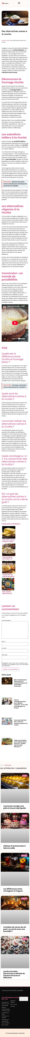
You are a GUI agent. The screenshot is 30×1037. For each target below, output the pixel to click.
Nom (4, 641)
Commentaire (6, 620)
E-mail (4, 648)
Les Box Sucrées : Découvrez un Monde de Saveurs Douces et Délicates (14, 974)
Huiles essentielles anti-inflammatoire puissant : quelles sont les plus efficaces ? (20, 744)
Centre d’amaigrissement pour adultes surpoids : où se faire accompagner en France (21, 704)
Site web (4, 654)
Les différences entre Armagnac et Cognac (13, 890)
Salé (8, 40)
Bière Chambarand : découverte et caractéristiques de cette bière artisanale (20, 683)
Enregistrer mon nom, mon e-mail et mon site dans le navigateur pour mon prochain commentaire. (15, 664)
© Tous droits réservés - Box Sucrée (15, 1033)
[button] (19, 3)
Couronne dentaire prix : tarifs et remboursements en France (21, 722)
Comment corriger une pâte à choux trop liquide (14, 807)
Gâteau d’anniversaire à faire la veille (14, 847)
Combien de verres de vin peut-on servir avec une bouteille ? (14, 929)
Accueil (4, 40)
